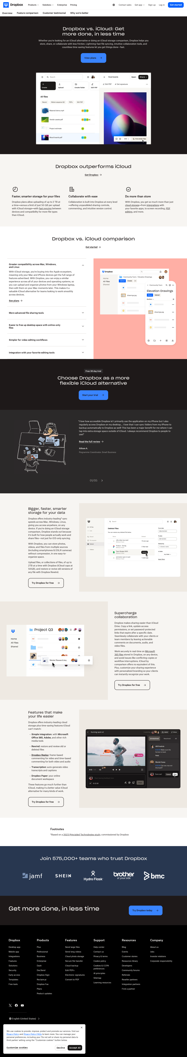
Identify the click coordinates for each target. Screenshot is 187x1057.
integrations (153, 205)
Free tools (13, 984)
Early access (14, 975)
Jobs (152, 952)
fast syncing (45, 208)
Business (41, 956)
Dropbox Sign (43, 975)
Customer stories (129, 956)
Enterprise (41, 961)
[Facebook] (16, 1005)
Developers (127, 965)
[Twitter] (10, 1005)
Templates (13, 979)
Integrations (14, 956)
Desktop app (14, 947)
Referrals (126, 975)
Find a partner (128, 989)
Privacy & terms (101, 956)
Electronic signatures (75, 975)
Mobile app (14, 952)
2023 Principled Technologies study (81, 834)
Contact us (99, 952)
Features (13, 961)
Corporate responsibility (161, 961)
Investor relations (158, 956)
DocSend (41, 970)
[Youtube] (22, 1005)
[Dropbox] (14, 5)
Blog (124, 947)
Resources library (130, 961)
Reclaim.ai (41, 979)
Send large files (72, 947)
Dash (39, 965)
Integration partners (131, 984)
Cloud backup (71, 965)
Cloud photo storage (74, 956)
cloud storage (132, 205)
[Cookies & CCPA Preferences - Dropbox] (44, 1039)
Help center (99, 947)
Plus (39, 947)
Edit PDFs (69, 970)
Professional (42, 952)
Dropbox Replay (40, 755)
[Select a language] (113, 5)
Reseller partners (129, 979)
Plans (39, 989)
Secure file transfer (74, 961)
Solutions (13, 965)
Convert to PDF (72, 979)
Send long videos (73, 952)
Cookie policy (100, 961)
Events (125, 952)
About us (154, 947)
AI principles (99, 973)
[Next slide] (102, 481)
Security (12, 970)
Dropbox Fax (42, 984)
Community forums (131, 970)
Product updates (44, 993)
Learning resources (102, 982)
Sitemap (97, 978)
